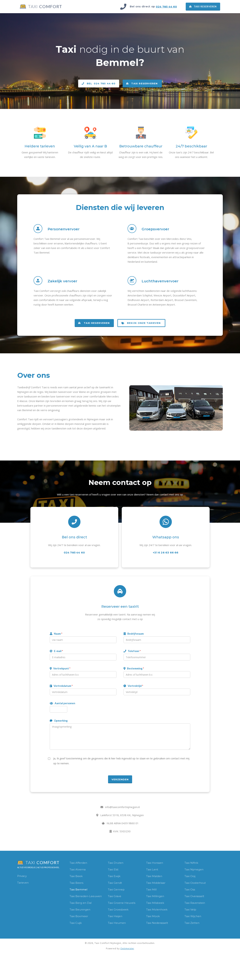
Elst (116, 869)
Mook (156, 916)
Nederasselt (160, 923)
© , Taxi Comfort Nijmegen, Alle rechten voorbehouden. (120, 943)
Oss (192, 889)
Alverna (80, 869)
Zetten (194, 923)
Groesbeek (121, 909)
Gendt (118, 882)
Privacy (22, 876)
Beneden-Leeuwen (88, 896)
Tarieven (23, 882)
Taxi (72, 862)
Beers (79, 882)
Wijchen (195, 916)
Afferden (81, 862)
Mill (154, 889)
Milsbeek (158, 903)
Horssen (157, 862)
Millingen (158, 896)
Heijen (118, 916)
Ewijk (117, 876)
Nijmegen (196, 869)
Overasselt (197, 896)
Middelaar (158, 882)
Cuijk (78, 923)
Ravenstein (197, 903)
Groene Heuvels (124, 903)
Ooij (192, 876)
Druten (118, 862)
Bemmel (81, 889)
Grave (117, 896)
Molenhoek (159, 909)
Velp (193, 909)
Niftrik (194, 862)
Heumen (120, 923)
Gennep (119, 889)
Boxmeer (81, 916)
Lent (155, 869)
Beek (79, 876)
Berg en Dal (83, 903)
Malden (157, 876)
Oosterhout (198, 882)
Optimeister (127, 948)
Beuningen (82, 909)
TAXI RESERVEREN (203, 6)
